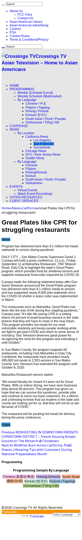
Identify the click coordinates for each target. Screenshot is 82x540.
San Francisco (43, 143)
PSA (13, 32)
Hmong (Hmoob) (48, 476)
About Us (16, 11)
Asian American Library (26, 21)
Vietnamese (33, 183)
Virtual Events (27, 190)
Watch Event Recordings (35, 193)
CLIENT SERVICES (24, 201)
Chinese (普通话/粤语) (19, 476)
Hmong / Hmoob (37, 111)
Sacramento (42, 147)
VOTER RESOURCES (26, 197)
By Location (26, 133)
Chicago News (35, 151)
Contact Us (25, 18)
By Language (27, 99)
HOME (14, 85)
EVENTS (16, 186)
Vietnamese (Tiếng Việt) (41, 486)
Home (6, 208)
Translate (36, 516)
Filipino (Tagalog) (62, 481)
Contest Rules (20, 36)
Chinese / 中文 (35, 103)
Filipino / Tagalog (37, 107)
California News (36, 136)
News (16, 208)
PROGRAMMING (22, 89)
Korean (30, 176)
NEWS (14, 129)
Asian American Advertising (29, 25)
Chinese (31, 165)
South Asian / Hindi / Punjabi (45, 118)
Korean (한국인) (36, 481)
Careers (15, 29)
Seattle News (34, 158)
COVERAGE (19, 126)
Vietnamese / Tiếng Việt (42, 122)
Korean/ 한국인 (36, 115)
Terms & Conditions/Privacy (29, 39)
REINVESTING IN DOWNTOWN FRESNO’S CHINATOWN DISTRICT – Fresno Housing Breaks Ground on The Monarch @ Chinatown (40, 436)
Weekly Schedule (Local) (35, 92)
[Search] (3, 5)
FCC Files (25, 14)
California (29, 208)
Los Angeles (42, 140)
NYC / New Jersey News (43, 154)
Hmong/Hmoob (36, 172)
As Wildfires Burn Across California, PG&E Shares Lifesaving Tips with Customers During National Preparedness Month (37, 449)
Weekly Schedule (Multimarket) (40, 96)
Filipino (30, 168)
